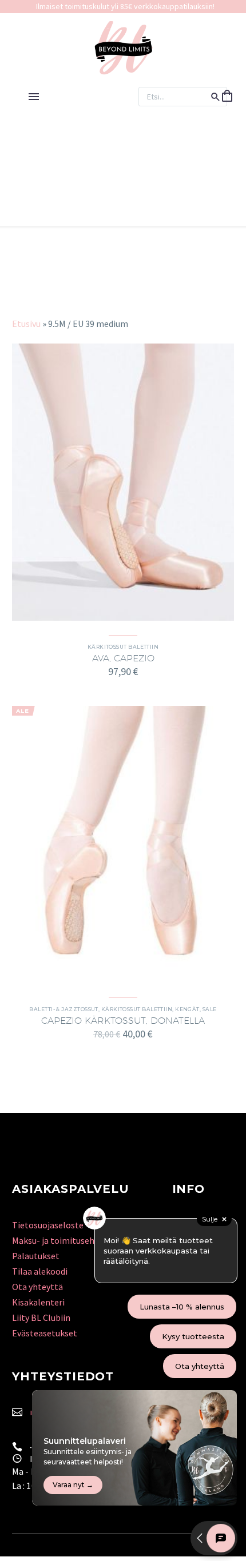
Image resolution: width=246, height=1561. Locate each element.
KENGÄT (187, 1009)
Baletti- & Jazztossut (63, 1009)
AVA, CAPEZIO (123, 658)
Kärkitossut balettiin (123, 647)
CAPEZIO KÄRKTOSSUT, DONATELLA (123, 1020)
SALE (210, 1009)
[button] (215, 96)
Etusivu (26, 323)
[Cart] (227, 96)
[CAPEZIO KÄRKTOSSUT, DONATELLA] (123, 844)
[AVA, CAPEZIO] (123, 482)
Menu (34, 96)
